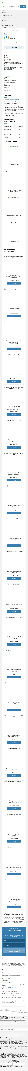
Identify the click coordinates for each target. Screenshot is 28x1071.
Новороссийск (20, 1052)
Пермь (14, 1042)
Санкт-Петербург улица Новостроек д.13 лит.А (7, 978)
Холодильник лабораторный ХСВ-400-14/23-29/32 (14, 277)
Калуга (22, 1048)
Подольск (17, 1053)
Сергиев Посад (21, 1054)
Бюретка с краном (6, 22)
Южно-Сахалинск (8, 1057)
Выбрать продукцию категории (8, 1010)
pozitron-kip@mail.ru (8, 69)
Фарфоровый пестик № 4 (14, 375)
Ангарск (1, 1046)
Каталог (4, 12)
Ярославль (18, 1057)
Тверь (24, 1055)
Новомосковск (14, 1052)
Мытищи (13, 1051)
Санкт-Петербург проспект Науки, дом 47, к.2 (7, 973)
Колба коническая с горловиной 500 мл (14, 900)
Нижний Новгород (18, 1041)
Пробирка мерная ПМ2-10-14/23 (14, 637)
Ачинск (5, 1046)
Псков (20, 1053)
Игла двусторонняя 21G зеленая (14, 539)
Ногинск (26, 1052)
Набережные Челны (20, 1051)
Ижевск (13, 1048)
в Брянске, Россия (6, 1002)
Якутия (13, 1057)
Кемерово (2, 1049)
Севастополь (14, 1054)
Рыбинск (2, 1054)
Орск (4, 1053)
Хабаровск (13, 1056)
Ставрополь (16, 1055)
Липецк (19, 1049)
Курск (16, 1049)
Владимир (12, 1047)
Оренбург (11, 1042)
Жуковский (9, 1048)
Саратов (10, 1043)
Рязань (5, 1054)
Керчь (6, 1049)
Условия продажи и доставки (20, 1010)
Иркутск (23, 1040)
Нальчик (2, 1052)
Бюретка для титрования (14, 769)
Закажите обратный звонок (14, 1061)
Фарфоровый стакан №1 (14, 867)
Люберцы (23, 1049)
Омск (7, 1042)
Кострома (13, 1049)
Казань (26, 1040)
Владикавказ (7, 1047)
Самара (25, 1042)
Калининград (18, 1048)
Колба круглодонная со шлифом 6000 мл (14, 801)
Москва (12, 1041)
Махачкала (8, 1051)
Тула (5, 1056)
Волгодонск (17, 1047)
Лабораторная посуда (7, 15)
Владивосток (3, 1040)
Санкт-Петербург (4, 1043)
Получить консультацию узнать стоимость (14, 950)
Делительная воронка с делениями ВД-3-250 (14, 736)
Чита (26, 1056)
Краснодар (2, 1041)
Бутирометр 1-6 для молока (14, 440)
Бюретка (4, 20)
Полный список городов (5, 1039)
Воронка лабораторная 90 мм (14, 506)
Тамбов (21, 1055)
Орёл (1, 1053)
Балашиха (9, 1046)
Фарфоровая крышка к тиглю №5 (14, 572)
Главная (4, 10)
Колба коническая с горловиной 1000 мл (14, 309)
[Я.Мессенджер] (5, 37)
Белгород (18, 1046)
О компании (14, 1010)
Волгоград (8, 1040)
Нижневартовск (7, 1052)
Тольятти (2, 1056)
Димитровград (3, 1048)
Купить (14, 283)
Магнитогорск (3, 1051)
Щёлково (2, 1057)
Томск (13, 1043)
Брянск (22, 1046)
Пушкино (24, 1053)
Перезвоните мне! (13, 1035)
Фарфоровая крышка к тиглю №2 (14, 670)
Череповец (22, 1056)
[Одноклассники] (8, 37)
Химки (17, 1056)
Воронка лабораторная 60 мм (14, 834)
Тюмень (16, 1043)
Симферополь (3, 1055)
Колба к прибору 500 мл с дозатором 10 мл (14, 473)
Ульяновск (9, 1056)
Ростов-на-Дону (19, 1042)
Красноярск (7, 1041)
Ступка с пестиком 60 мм (14, 604)
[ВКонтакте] (6, 37)
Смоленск (9, 1055)
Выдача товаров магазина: (10, 988)
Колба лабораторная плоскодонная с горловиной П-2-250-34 (14, 408)
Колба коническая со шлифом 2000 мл (14, 703)
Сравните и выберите (7, 999)
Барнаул (14, 1046)
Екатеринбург (18, 1040)
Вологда (22, 1047)
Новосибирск (3, 1042)
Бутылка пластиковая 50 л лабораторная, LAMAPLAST (14, 342)
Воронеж (13, 1040)
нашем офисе (7, 90)
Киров (9, 1049)
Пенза (6, 1053)
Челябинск (21, 1043)
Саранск (9, 1054)
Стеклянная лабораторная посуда (10, 17)
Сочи (12, 1055)
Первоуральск (11, 1053)
